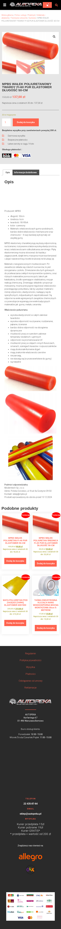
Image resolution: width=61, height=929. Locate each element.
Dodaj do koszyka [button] (15, 561)
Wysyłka (30, 667)
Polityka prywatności (30, 660)
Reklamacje (30, 687)
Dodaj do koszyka (26, 122)
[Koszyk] (47, 5)
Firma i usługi (20, 15)
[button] (4, 5)
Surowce (32, 18)
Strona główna (7, 15)
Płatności (31, 674)
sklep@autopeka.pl (30, 814)
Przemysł (31, 15)
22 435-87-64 (31, 804)
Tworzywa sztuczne (19, 18)
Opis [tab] (7, 172)
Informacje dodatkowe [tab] (25, 172)
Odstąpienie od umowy (30, 680)
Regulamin (30, 653)
